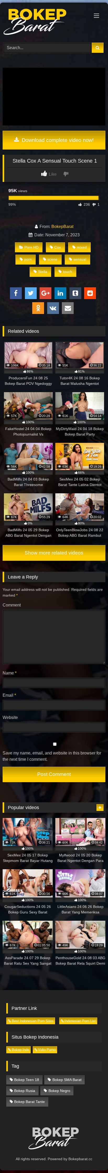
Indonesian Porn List (80, 1021)
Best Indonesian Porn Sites (32, 1021)
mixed (82, 247)
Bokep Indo (20, 1050)
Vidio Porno (47, 1050)
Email (9, 695)
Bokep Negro (59, 1091)
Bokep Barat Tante (29, 1102)
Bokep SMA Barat (67, 1080)
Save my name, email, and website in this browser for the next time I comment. (52, 756)
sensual (79, 259)
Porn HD (31, 247)
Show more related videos (54, 553)
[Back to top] (92, 1157)
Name (10, 673)
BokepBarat (62, 226)
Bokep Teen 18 (26, 1080)
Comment (12, 605)
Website (10, 717)
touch (67, 272)
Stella (42, 272)
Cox (57, 247)
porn (28, 259)
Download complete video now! (57, 140)
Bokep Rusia (24, 1091)
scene (52, 259)
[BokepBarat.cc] (44, 21)
